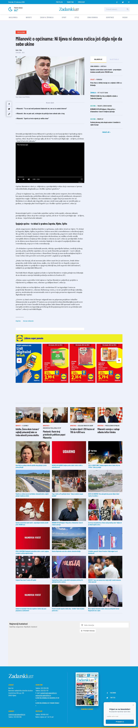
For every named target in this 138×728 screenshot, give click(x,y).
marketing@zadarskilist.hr (48, 693)
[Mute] (28, 179)
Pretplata (59, 2)
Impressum (81, 2)
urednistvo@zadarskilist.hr (16, 714)
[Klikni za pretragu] (128, 9)
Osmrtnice (110, 17)
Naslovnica (13, 17)
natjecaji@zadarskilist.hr (43, 695)
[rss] (129, 1)
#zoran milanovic (28, 321)
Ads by (80, 182)
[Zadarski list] (69, 9)
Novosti (29, 17)
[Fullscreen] (81, 179)
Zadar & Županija (46, 17)
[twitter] (123, 1)
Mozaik (125, 17)
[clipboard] (9, 113)
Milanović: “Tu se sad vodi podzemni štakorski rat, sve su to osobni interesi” (42, 108)
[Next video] (23, 179)
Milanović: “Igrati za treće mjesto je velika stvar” (33, 118)
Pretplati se (120, 722)
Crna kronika (92, 17)
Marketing (70, 2)
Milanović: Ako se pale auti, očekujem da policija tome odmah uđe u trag (41, 113)
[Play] (18, 179)
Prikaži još (106, 132)
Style (77, 17)
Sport (64, 17)
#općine (18, 321)
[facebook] (117, 1)
